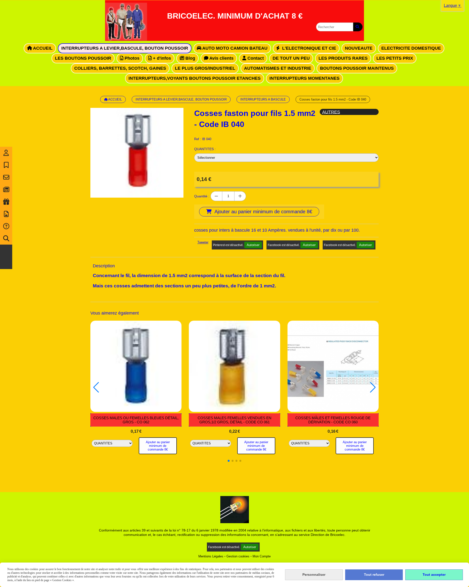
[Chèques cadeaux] (6, 202)
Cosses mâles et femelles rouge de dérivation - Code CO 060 (333, 420)
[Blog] (6, 189)
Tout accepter (434, 574)
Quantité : (201, 196)
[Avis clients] (6, 165)
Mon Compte (262, 556)
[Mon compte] (6, 153)
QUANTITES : (205, 149)
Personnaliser (313, 574)
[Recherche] (6, 238)
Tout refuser (374, 574)
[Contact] (6, 177)
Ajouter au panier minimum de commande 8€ (158, 445)
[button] (229, 461)
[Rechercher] (357, 27)
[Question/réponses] (6, 226)
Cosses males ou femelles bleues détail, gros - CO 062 (136, 420)
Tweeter (202, 242)
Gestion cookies (237, 556)
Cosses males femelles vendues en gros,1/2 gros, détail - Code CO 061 (234, 420)
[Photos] (6, 214)
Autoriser (253, 245)
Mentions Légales (210, 556)
